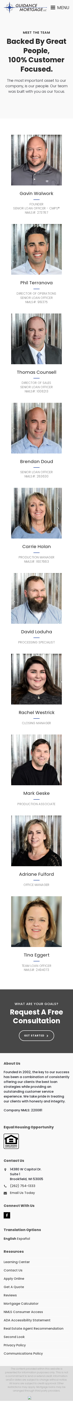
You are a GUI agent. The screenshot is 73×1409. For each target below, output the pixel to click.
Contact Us (13, 1270)
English (10, 1238)
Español (23, 1238)
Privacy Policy (15, 1345)
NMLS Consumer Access (23, 1312)
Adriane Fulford (36, 874)
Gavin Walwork (36, 193)
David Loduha (36, 632)
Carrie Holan (36, 546)
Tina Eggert (36, 955)
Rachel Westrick (37, 712)
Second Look (14, 1337)
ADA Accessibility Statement (27, 1320)
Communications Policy (23, 1353)
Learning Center (17, 1262)
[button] (60, 7)
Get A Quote (14, 1287)
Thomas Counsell (36, 372)
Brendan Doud (36, 461)
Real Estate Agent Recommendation (33, 1328)
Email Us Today (22, 1192)
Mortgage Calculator (21, 1303)
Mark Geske (36, 793)
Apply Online (14, 1278)
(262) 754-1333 (22, 1186)
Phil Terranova (36, 283)
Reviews (10, 1295)
